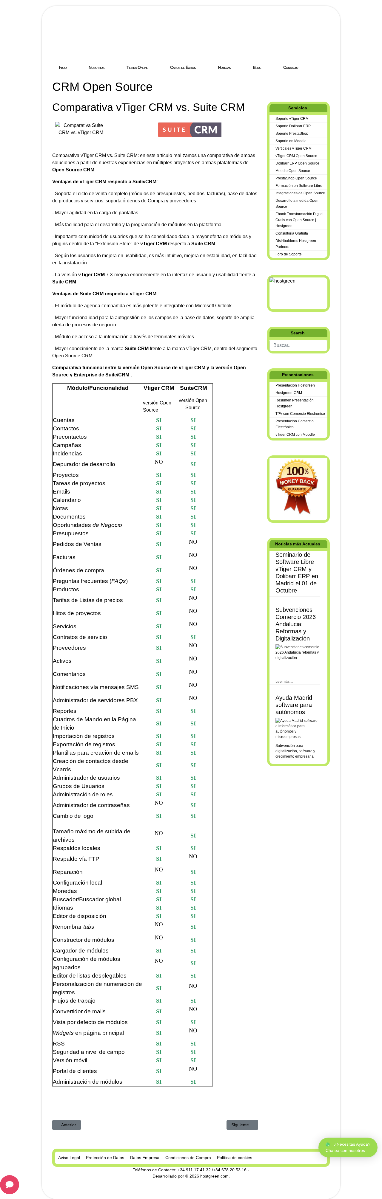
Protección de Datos (105, 1157)
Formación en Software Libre (298, 186)
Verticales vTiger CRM (293, 148)
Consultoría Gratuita (291, 233)
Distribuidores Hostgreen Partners (295, 244)
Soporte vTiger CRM (292, 119)
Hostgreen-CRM (288, 393)
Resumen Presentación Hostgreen (294, 403)
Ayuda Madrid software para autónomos (293, 704)
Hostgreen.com (97, 46)
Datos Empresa (144, 1157)
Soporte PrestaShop (291, 133)
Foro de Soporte (288, 254)
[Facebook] (269, 83)
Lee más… (284, 682)
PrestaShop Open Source (296, 178)
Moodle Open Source (292, 171)
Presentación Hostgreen (295, 385)
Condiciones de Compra (188, 1157)
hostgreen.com (214, 1176)
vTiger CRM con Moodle (295, 434)
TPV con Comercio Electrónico (300, 414)
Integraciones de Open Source (300, 193)
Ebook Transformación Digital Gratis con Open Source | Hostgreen (299, 220)
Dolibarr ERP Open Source (297, 163)
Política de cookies (234, 1157)
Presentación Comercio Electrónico (294, 424)
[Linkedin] (278, 83)
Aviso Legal (69, 1157)
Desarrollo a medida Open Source (296, 203)
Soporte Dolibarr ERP (293, 126)
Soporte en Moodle (290, 141)
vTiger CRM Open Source (296, 156)
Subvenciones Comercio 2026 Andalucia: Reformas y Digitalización (295, 624)
